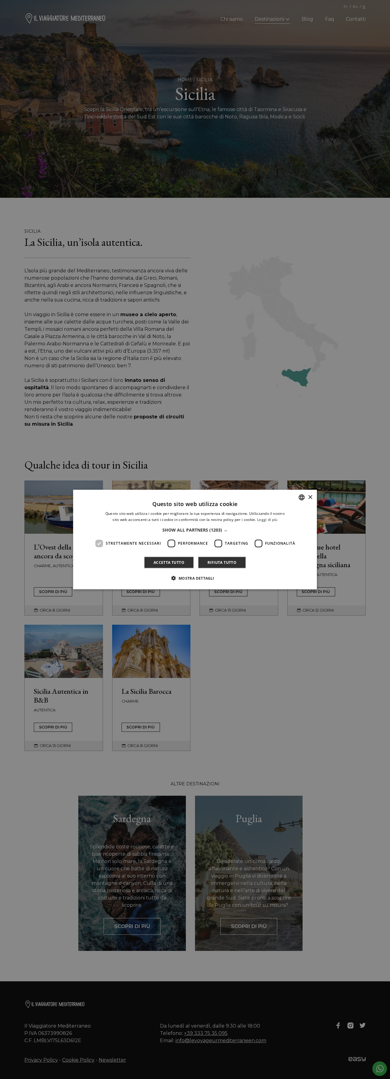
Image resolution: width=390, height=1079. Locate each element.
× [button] (310, 497)
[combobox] (302, 497)
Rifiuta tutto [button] (221, 562)
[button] (195, 530)
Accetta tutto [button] (169, 562)
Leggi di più (267, 519)
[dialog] (195, 539)
